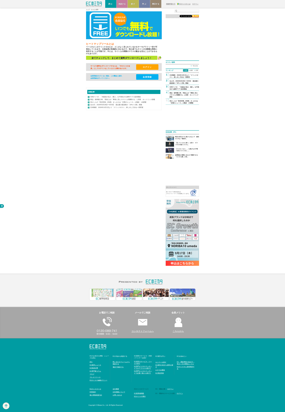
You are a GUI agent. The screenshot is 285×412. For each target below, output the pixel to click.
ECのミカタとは (95, 389)
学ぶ (144, 4)
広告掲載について (119, 392)
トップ (88, 9)
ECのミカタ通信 (140, 396)
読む (110, 4)
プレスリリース (95, 377)
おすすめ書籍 (160, 370)
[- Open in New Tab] (182, 191)
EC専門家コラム (95, 371)
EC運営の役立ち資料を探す (164, 366)
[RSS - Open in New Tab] (195, 16)
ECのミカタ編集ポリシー (98, 380)
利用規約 (93, 392)
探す (133, 4)
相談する (122, 4)
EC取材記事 (94, 368)
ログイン (170, 389)
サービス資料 (94, 9)
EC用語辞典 (159, 373)
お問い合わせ (117, 395)
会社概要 (116, 389)
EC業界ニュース (95, 365)
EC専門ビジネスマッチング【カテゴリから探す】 (143, 367)
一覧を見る (195, 65)
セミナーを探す (160, 362)
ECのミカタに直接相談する (185, 368)
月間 (197, 70)
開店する (155, 4)
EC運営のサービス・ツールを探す (143, 362)
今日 (186, 70)
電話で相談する (118, 367)
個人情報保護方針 (96, 395)
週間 (191, 70)
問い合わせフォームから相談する (121, 363)
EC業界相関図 (139, 393)
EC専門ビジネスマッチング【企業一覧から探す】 (143, 372)
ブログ (92, 374)
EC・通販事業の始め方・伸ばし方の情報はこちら (185, 363)
